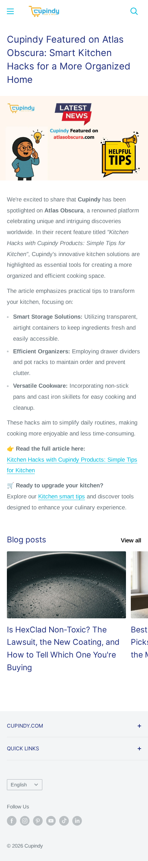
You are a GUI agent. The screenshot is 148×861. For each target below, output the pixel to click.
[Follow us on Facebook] (12, 821)
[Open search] (134, 11)
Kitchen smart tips (61, 496)
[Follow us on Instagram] (25, 821)
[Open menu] (10, 11)
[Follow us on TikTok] (64, 821)
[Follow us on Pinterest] (38, 821)
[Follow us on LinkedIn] (77, 821)
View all (131, 540)
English (19, 784)
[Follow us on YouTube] (51, 821)
